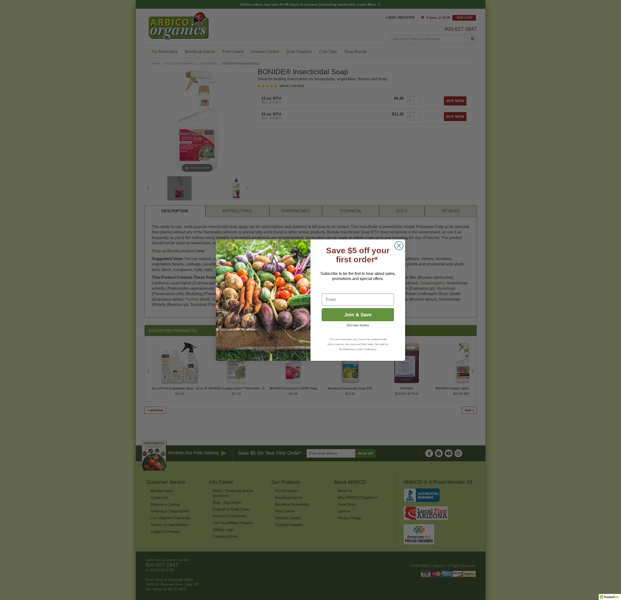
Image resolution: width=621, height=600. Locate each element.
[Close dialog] (399, 245)
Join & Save (358, 314)
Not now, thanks (358, 325)
